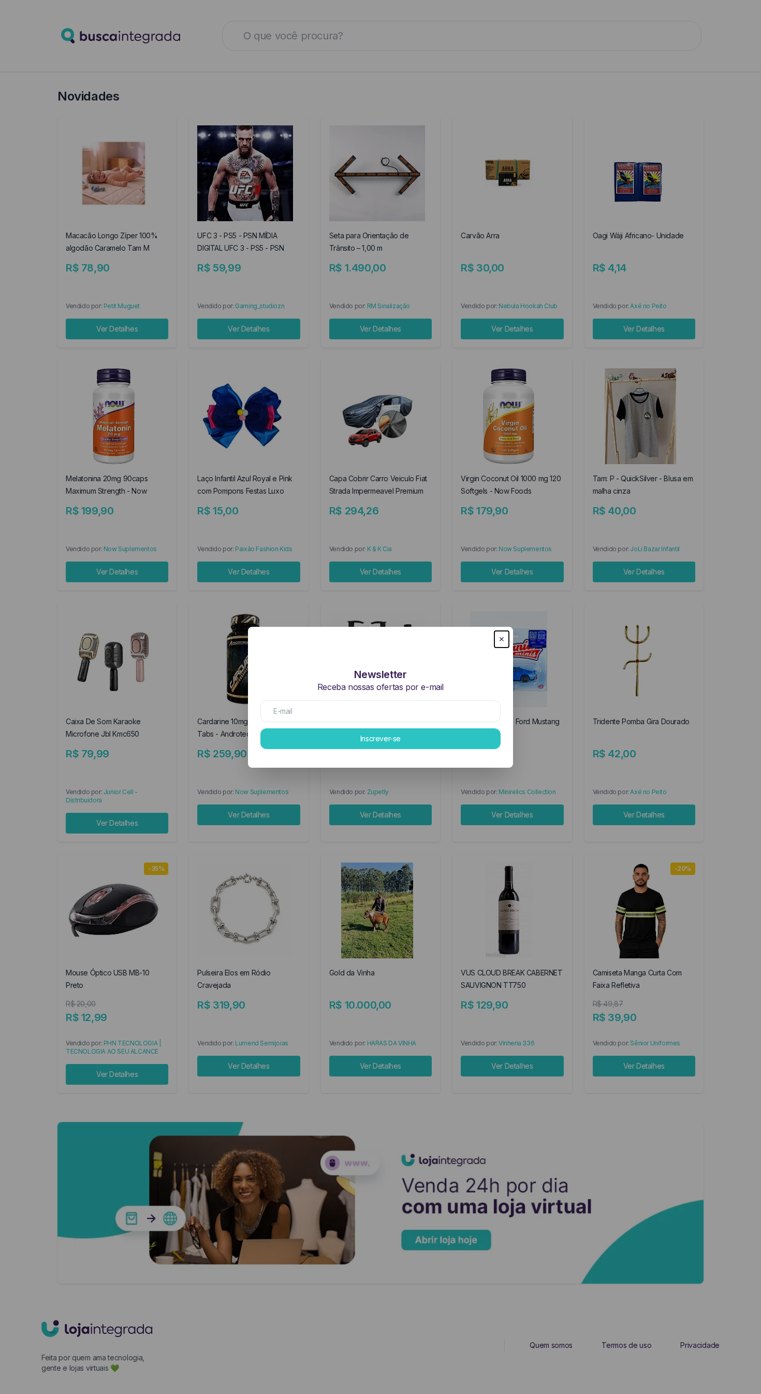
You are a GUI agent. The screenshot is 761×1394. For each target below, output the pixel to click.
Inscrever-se (380, 738)
